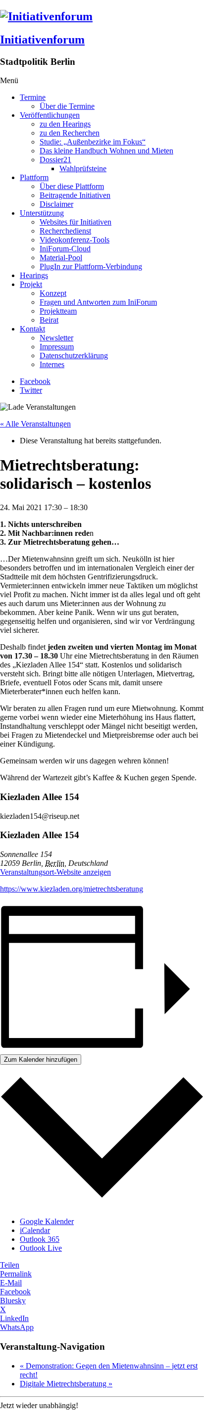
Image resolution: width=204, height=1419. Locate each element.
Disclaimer (56, 204)
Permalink (16, 1274)
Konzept (53, 293)
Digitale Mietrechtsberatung (66, 1383)
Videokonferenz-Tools (74, 240)
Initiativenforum (42, 39)
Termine (33, 97)
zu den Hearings (65, 124)
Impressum (57, 346)
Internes (52, 364)
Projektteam (58, 311)
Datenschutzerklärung (74, 355)
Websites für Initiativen (75, 222)
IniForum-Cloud (65, 248)
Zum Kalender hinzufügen (40, 1059)
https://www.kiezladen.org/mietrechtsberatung (71, 889)
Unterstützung (42, 213)
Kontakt (32, 329)
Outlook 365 (39, 1239)
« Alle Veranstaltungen (35, 424)
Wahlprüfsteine (82, 168)
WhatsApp (17, 1327)
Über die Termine (67, 106)
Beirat (49, 320)
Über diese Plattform (72, 186)
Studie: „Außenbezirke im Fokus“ (93, 142)
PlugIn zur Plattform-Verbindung (91, 266)
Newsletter (56, 337)
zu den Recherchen (70, 133)
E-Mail (11, 1282)
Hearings (34, 275)
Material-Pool (61, 257)
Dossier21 (55, 159)
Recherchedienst (65, 231)
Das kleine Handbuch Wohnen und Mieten (106, 150)
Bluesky (13, 1300)
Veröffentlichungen (50, 115)
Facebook (35, 381)
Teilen (9, 1265)
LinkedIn (14, 1318)
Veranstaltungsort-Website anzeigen (55, 872)
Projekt (31, 284)
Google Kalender (47, 1221)
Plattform (34, 177)
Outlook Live (41, 1248)
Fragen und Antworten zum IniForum (98, 302)
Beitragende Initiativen (75, 195)
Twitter (31, 390)
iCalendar (35, 1230)
